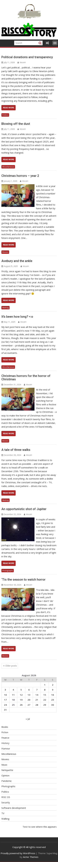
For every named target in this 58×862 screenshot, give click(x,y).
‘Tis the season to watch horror (23, 579)
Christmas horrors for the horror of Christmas (25, 377)
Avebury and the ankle (16, 261)
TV (2, 813)
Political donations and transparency (27, 57)
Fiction (4, 732)
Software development (13, 807)
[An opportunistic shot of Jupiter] (17, 519)
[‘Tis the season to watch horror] (18, 589)
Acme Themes (30, 856)
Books (4, 726)
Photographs (7, 570)
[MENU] (55, 43)
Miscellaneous (8, 167)
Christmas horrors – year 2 (20, 176)
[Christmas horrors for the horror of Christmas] (18, 389)
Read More (8, 107)
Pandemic (6, 780)
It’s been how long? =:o (17, 316)
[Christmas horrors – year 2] (18, 186)
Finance (5, 737)
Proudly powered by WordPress (18, 853)
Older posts (11, 665)
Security (5, 802)
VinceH (23, 62)
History (5, 743)
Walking (5, 307)
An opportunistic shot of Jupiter (23, 509)
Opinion (5, 775)
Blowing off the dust (15, 124)
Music (4, 764)
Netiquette (7, 770)
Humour (5, 748)
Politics (5, 115)
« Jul (28, 718)
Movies (5, 252)
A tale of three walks (15, 450)
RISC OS (5, 797)
